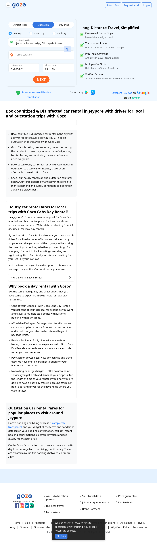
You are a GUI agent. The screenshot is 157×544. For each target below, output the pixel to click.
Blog (27, 522)
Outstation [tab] (43, 24)
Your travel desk (91, 496)
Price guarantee (127, 496)
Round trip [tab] (38, 33)
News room (140, 527)
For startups (53, 512)
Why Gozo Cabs (120, 527)
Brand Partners (91, 509)
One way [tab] (17, 33)
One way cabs (42, 527)
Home (17, 522)
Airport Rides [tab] (20, 24)
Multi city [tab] (61, 33)
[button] (7, 5)
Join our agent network (95, 502)
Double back (125, 502)
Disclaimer (126, 522)
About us (40, 522)
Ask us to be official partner (57, 497)
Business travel (55, 506)
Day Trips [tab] (64, 24)
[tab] (18, 33)
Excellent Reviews (122, 93)
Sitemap (24, 527)
